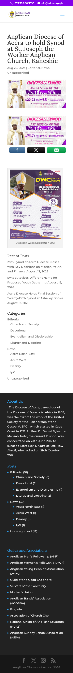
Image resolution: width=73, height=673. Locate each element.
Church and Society (24, 324)
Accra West (18, 360)
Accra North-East (22, 354)
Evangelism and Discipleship (31, 336)
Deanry (15, 366)
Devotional (18, 330)
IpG (12, 372)
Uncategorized (18, 73)
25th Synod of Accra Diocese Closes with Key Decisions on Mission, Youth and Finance (34, 266)
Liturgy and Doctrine (25, 343)
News (45, 68)
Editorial (34, 68)
